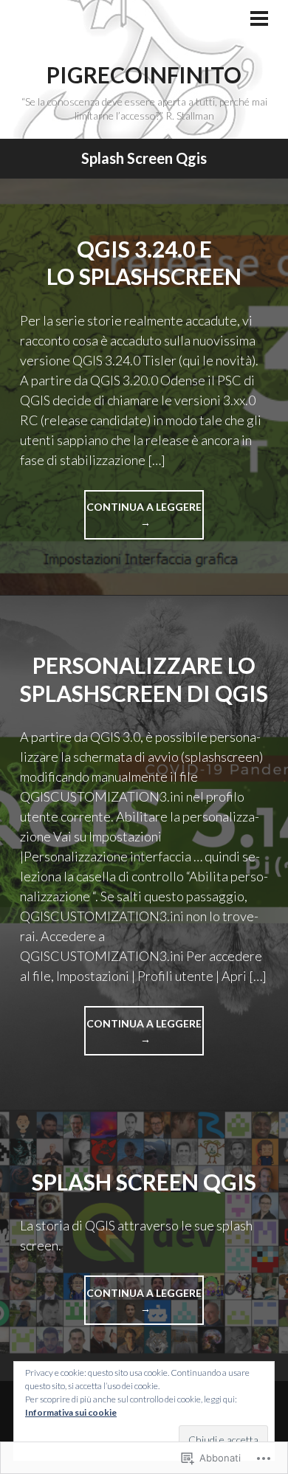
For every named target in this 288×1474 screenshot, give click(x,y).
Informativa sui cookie (71, 1412)
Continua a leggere (143, 520)
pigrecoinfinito (144, 74)
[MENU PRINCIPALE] (259, 20)
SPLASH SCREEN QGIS (144, 1181)
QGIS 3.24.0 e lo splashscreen (144, 262)
